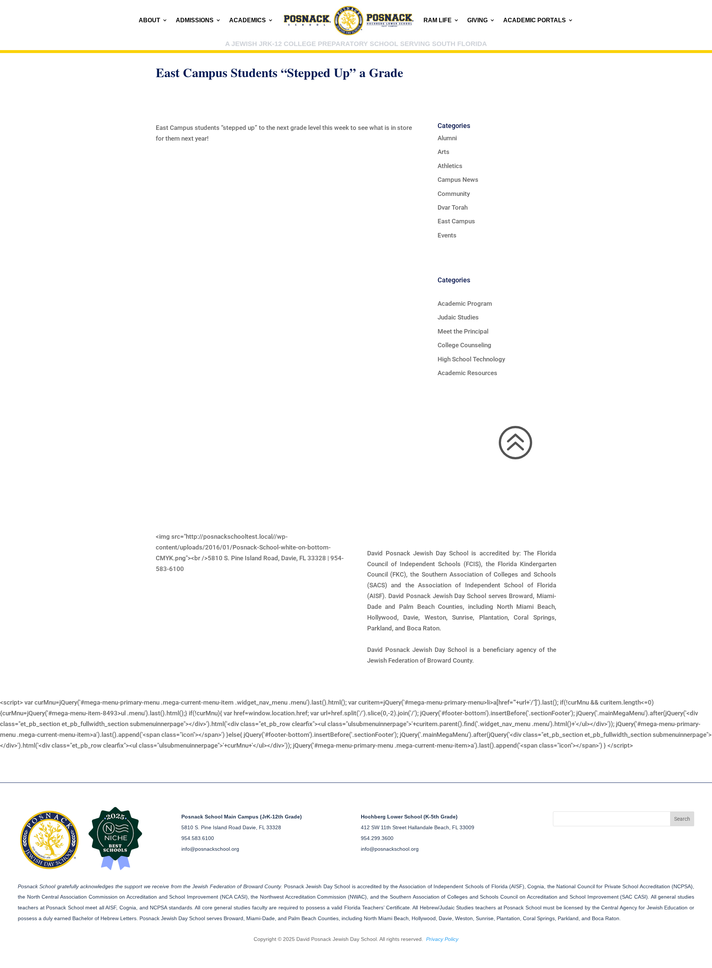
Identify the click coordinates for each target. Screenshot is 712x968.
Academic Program (465, 303)
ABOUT (149, 20)
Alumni (447, 138)
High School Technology (471, 359)
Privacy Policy (442, 939)
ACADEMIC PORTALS (534, 20)
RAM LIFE (437, 20)
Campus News (458, 179)
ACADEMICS (247, 20)
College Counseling (464, 345)
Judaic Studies (458, 317)
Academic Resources (467, 373)
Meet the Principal (463, 331)
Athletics (450, 166)
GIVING (477, 20)
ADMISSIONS (195, 20)
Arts (443, 151)
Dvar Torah (453, 207)
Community (454, 193)
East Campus (456, 221)
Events (447, 235)
